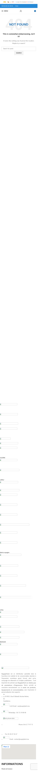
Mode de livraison (7, 769)
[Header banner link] (19, 2)
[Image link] (15, 669)
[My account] (21, 11)
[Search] (18, 11)
